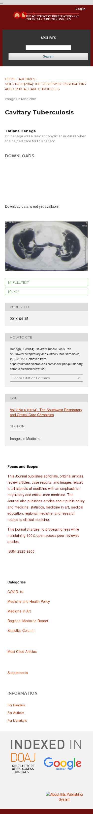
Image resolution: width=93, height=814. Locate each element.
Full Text (20, 282)
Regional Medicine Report (27, 620)
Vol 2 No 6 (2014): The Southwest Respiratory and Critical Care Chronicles (46, 86)
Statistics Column (20, 630)
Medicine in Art (19, 611)
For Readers (16, 705)
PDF (16, 292)
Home (10, 79)
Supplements (17, 672)
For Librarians (17, 720)
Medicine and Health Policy (28, 601)
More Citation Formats (31, 378)
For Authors (15, 712)
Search (48, 56)
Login (80, 9)
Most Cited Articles (22, 651)
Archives (48, 38)
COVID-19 (15, 591)
